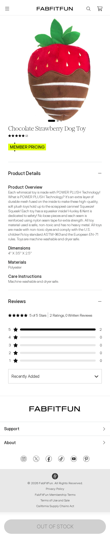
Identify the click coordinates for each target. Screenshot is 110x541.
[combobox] (55, 376)
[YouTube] (74, 459)
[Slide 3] (61, 121)
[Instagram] (23, 459)
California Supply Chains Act (55, 506)
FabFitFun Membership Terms (55, 495)
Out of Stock (55, 527)
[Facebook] (49, 459)
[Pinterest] (86, 459)
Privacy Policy (55, 489)
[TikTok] (61, 459)
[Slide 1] (51, 121)
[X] (36, 459)
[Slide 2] (58, 121)
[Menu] (7, 9)
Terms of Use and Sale (55, 500)
